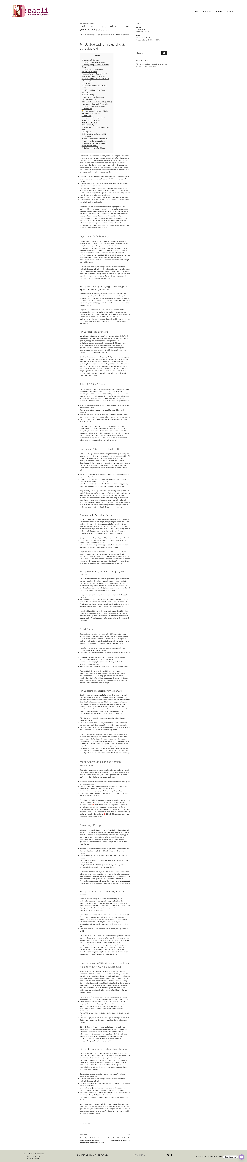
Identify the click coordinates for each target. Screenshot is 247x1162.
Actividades (219, 11)
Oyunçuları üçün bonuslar (90, 60)
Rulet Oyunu (86, 83)
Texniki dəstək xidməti (90, 146)
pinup (91, 262)
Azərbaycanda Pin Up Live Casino (93, 76)
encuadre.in (227, 1156)
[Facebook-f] (171, 1155)
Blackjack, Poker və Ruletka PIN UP (94, 74)
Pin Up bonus (86, 136)
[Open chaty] (241, 1157)
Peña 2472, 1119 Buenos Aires (33, 1154)
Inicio (196, 11)
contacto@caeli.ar (33, 1158)
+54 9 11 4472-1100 (33, 1156)
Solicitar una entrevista (93, 1155)
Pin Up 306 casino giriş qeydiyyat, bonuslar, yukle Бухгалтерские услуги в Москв (95, 64)
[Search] (164, 53)
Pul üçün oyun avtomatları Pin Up (93, 148)
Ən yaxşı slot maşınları (89, 122)
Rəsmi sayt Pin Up (88, 95)
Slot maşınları (86, 132)
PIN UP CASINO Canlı (89, 72)
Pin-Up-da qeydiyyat (89, 125)
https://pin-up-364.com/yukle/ (97, 352)
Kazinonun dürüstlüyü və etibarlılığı (94, 134)
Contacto (230, 11)
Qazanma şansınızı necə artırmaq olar (95, 139)
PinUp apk (86, 1124)
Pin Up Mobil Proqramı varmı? (92, 69)
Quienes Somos (206, 11)
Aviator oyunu (86, 116)
